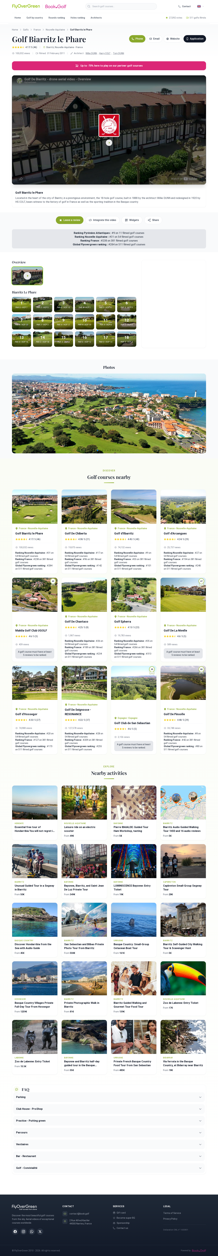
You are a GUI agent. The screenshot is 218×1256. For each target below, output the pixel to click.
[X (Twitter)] (40, 1231)
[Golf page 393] (84, 683)
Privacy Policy (170, 1219)
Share (155, 220)
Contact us (122, 1228)
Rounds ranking (57, 17)
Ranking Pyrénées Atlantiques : (92, 233)
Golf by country (34, 17)
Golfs (26, 29)
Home (18, 17)
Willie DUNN (91, 53)
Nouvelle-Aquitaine (55, 29)
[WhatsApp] (32, 1231)
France (37, 29)
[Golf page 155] (34, 507)
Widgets (134, 220)
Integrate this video (104, 220)
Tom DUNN (118, 53)
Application (196, 38)
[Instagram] (23, 1231)
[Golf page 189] (84, 595)
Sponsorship (123, 1223)
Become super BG (126, 1218)
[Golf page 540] (133, 595)
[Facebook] (15, 1231)
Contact (186, 6)
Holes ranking (78, 17)
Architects (96, 17)
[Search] (88, 6)
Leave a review (72, 220)
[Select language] (200, 6)
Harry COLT (105, 53)
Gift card (121, 1212)
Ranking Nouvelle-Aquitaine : (92, 236)
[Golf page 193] (84, 507)
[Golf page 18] (133, 507)
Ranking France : (90, 240)
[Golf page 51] (183, 507)
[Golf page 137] (34, 685)
